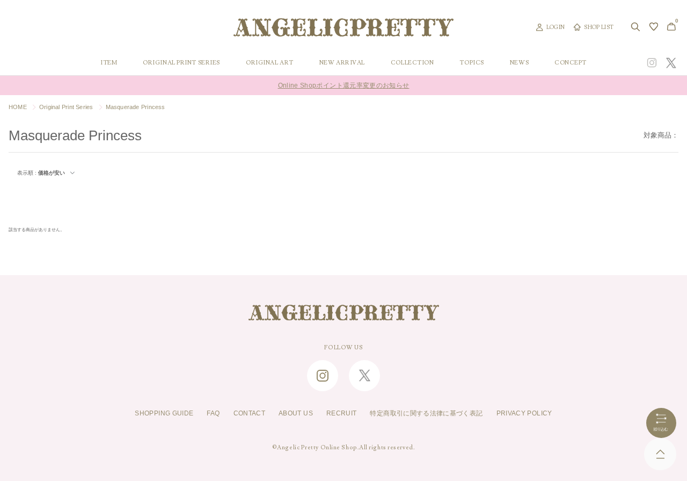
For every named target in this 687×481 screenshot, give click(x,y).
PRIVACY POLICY (524, 413)
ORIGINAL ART (270, 63)
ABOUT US (296, 413)
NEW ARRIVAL (342, 63)
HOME (18, 107)
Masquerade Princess (135, 107)
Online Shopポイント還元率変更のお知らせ (344, 85)
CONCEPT (570, 63)
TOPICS (471, 63)
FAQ (213, 413)
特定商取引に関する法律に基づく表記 (426, 413)
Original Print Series (66, 107)
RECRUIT (341, 413)
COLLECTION (412, 63)
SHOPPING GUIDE (164, 413)
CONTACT (249, 413)
